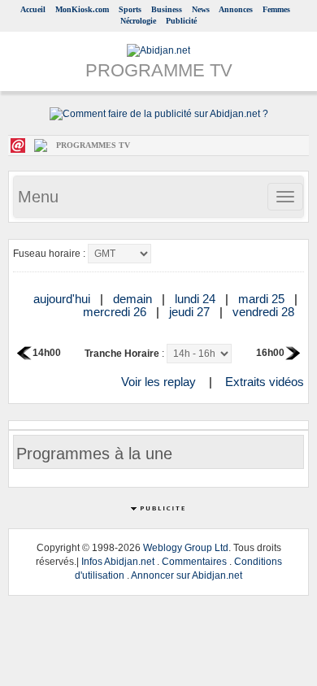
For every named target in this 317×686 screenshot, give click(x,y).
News (201, 9)
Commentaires (194, 561)
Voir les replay (158, 382)
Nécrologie (138, 20)
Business (166, 9)
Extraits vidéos (264, 382)
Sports (130, 9)
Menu (38, 197)
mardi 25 (263, 299)
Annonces (236, 9)
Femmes (276, 9)
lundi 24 (197, 299)
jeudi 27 (191, 312)
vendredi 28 (264, 312)
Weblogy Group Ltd (185, 548)
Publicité (181, 20)
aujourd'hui (63, 299)
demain (134, 299)
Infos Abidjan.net (117, 561)
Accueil (33, 9)
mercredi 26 (116, 312)
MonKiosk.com (82, 9)
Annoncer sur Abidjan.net (186, 575)
